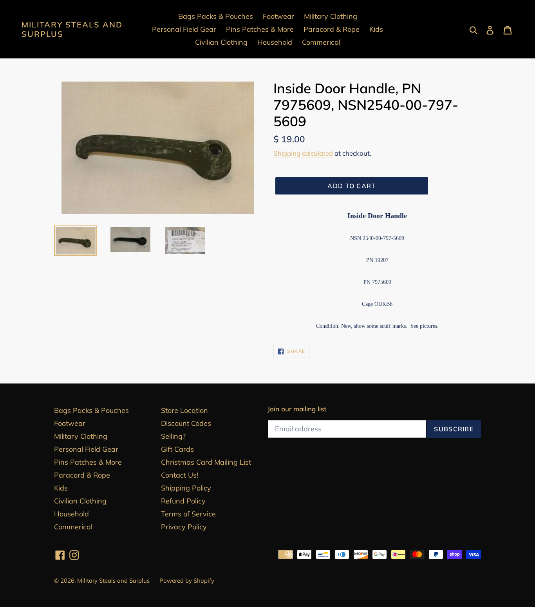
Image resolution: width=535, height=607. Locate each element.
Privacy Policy (184, 526)
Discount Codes (186, 423)
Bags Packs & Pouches (91, 410)
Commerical (73, 526)
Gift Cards (177, 449)
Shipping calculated (303, 153)
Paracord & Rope (82, 475)
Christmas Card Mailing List (206, 462)
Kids (61, 488)
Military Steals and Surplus (72, 29)
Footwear (69, 423)
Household (71, 513)
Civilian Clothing (80, 500)
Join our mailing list (297, 409)
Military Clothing (80, 436)
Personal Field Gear (86, 449)
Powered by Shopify (186, 580)
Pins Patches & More (88, 462)
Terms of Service (188, 513)
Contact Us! (179, 475)
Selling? (173, 436)
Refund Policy (183, 500)
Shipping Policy (186, 488)
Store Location (184, 410)
